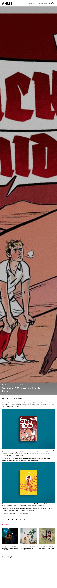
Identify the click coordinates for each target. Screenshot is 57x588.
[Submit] (20, 519)
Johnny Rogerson (5, 384)
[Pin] (16, 519)
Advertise (40, 3)
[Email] (24, 519)
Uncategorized (13, 384)
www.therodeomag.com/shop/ (20, 513)
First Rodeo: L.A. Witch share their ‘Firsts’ (46, 549)
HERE (22, 510)
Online (30, 3)
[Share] (8, 519)
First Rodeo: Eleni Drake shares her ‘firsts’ (26, 549)
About (45, 3)
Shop (34, 3)
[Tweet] (12, 519)
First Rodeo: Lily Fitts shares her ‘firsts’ (10, 549)
